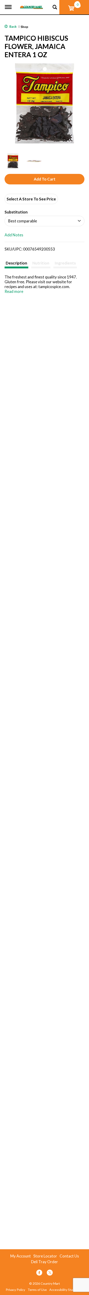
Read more (14, 291)
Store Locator (45, 1256)
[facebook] (39, 1273)
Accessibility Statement (66, 1290)
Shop (24, 27)
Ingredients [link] (65, 263)
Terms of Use (37, 1290)
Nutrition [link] (40, 263)
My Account (20, 1256)
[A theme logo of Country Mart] (31, 4)
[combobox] (44, 221)
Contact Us (69, 1256)
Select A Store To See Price (31, 199)
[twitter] (50, 1273)
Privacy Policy (15, 1290)
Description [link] (16, 263)
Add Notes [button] (14, 234)
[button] (13, 161)
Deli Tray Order (44, 1262)
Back (13, 26)
